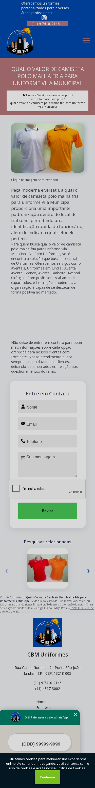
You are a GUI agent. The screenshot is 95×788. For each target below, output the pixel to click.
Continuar (47, 777)
